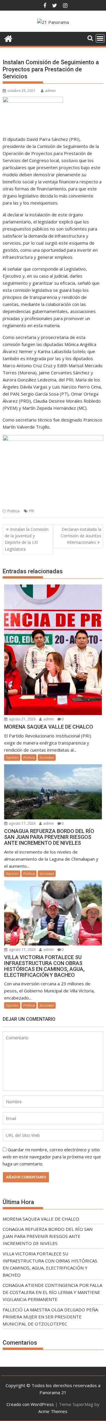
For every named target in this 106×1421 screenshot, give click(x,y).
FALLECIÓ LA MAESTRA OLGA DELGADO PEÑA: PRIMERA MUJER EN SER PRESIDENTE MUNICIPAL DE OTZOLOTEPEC (51, 1317)
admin (50, 90)
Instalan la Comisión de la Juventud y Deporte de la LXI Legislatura (27, 539)
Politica (13, 510)
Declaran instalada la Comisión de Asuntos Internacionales (81, 535)
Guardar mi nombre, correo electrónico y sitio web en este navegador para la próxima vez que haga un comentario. (52, 1157)
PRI (31, 510)
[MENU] (100, 38)
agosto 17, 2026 (22, 823)
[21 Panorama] (8, 37)
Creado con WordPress (30, 1404)
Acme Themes (52, 1411)
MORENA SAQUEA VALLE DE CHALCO (41, 1219)
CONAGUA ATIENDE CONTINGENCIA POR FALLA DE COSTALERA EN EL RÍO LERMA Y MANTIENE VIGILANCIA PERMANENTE (52, 1292)
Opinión (12, 757)
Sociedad (46, 757)
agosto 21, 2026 (22, 719)
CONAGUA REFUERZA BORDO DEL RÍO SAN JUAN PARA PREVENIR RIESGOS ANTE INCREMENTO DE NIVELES (47, 1236)
